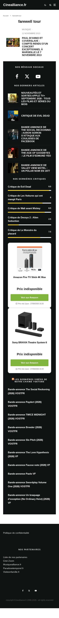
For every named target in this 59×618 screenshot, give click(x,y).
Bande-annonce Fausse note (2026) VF (29, 465)
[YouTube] (35, 590)
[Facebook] (23, 590)
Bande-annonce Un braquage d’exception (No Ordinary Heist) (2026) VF (29, 499)
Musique (26, 29)
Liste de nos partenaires (15, 557)
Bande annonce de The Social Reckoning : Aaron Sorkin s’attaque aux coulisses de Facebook (36, 134)
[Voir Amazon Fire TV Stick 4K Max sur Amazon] (29, 259)
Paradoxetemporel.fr (13, 568)
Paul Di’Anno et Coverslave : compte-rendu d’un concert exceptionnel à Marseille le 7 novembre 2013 (35, 46)
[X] (29, 590)
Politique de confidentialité (16, 533)
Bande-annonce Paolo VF (22, 473)
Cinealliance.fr (14, 5)
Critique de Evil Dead (35, 115)
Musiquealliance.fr (12, 564)
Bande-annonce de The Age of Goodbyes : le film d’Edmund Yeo (36, 153)
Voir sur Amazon (29, 297)
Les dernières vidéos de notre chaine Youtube (31, 380)
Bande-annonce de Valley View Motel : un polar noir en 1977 (35, 168)
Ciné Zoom (8, 561)
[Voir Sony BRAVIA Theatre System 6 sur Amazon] (29, 324)
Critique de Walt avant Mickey (24, 208)
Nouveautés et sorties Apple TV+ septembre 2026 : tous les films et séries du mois (36, 98)
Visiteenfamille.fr (11, 572)
